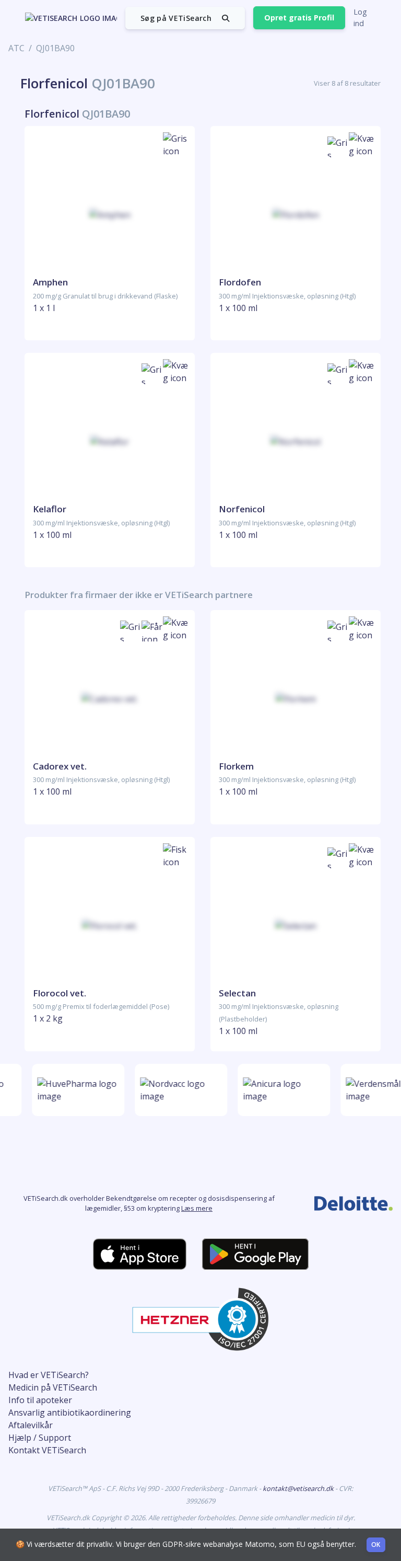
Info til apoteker (40, 1400)
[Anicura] (281, 1090)
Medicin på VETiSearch (52, 1387)
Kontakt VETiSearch (47, 1450)
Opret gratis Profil (299, 17)
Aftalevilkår (30, 1425)
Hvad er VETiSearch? (48, 1375)
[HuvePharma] (75, 1090)
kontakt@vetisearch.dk (299, 1488)
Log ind (360, 17)
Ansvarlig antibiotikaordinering (69, 1412)
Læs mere (197, 1208)
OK (376, 1544)
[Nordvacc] (178, 1090)
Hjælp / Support (39, 1437)
